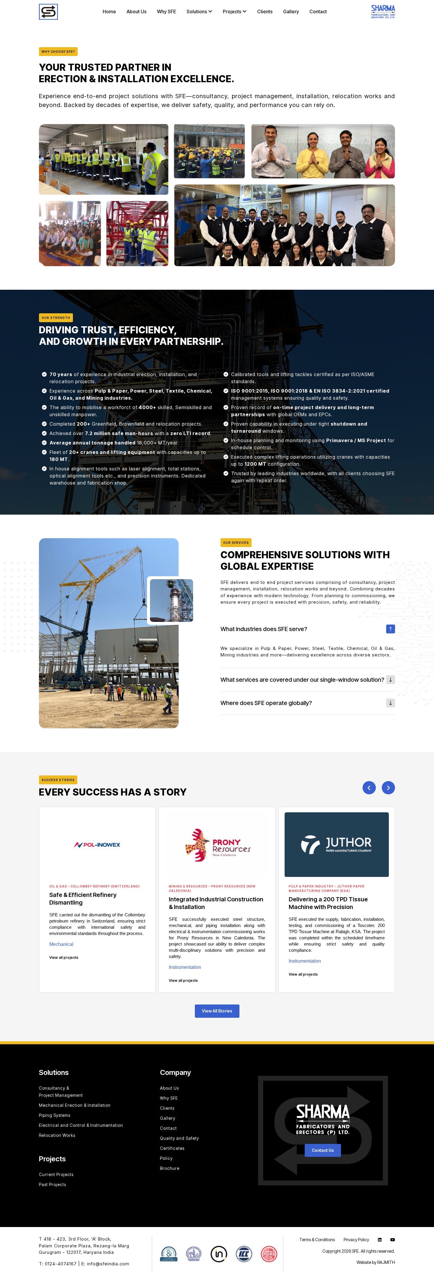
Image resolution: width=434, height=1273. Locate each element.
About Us (136, 11)
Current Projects (56, 1174)
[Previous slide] (369, 787)
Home (109, 11)
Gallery (291, 11)
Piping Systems (54, 1115)
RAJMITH (386, 1262)
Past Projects (52, 1184)
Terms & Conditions (317, 1239)
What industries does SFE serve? (264, 629)
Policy (166, 1158)
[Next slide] (388, 787)
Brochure (170, 1168)
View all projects (63, 957)
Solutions (197, 11)
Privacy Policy (356, 1239)
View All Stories (217, 1010)
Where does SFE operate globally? (266, 703)
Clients (265, 11)
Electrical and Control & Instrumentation (81, 1125)
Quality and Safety (179, 1138)
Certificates (172, 1148)
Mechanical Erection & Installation (75, 1105)
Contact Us (323, 1150)
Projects (232, 11)
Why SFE (166, 11)
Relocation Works (57, 1135)
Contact (318, 11)
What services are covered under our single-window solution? (302, 679)
